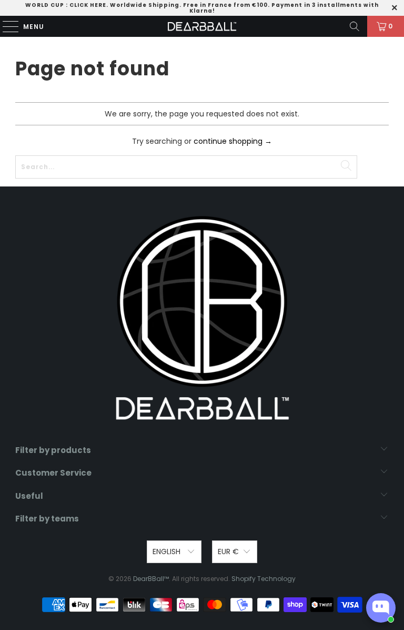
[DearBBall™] (202, 26)
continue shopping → (233, 141)
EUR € (228, 551)
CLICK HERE (87, 5)
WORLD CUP (44, 5)
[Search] (355, 26)
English (168, 551)
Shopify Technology (263, 578)
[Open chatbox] (381, 608)
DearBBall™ (151, 578)
